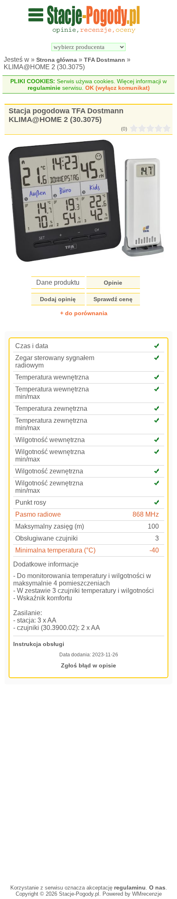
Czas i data (31, 345)
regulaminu (130, 887)
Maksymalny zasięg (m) (49, 526)
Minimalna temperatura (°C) (55, 550)
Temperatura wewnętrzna (52, 377)
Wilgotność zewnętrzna (49, 471)
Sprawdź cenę (113, 299)
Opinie (113, 282)
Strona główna (56, 59)
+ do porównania (83, 313)
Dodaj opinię (58, 299)
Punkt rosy (30, 502)
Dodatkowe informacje (46, 564)
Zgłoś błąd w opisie (88, 665)
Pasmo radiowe (38, 514)
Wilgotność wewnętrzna (50, 439)
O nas (157, 887)
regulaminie (44, 87)
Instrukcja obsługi (38, 644)
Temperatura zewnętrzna (51, 408)
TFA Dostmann (104, 59)
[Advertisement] (88, 783)
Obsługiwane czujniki (46, 538)
